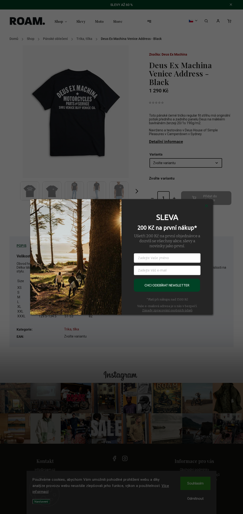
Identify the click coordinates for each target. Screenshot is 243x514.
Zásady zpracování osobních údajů (167, 310)
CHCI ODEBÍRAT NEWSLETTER (167, 285)
